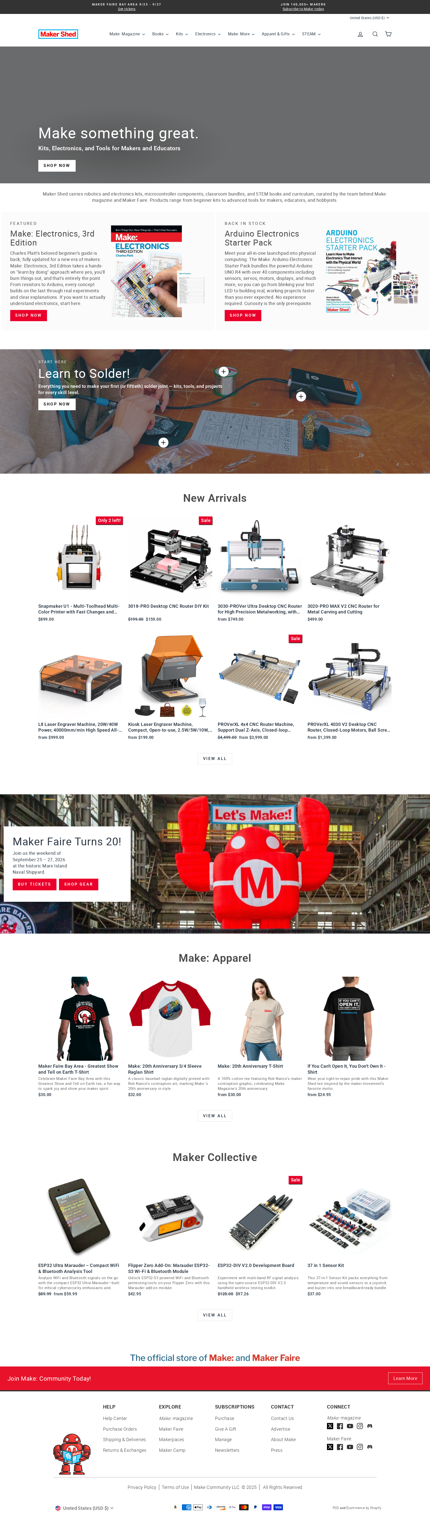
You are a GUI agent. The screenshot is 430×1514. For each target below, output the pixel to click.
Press (276, 1450)
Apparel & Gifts (276, 34)
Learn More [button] (405, 1378)
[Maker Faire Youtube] (350, 1447)
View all (215, 758)
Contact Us (282, 1418)
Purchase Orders (120, 1429)
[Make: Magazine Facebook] (340, 1426)
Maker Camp (172, 1450)
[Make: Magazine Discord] (370, 1426)
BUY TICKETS (34, 884)
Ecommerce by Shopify (363, 1508)
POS (336, 1508)
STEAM (309, 34)
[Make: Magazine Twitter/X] (330, 1426)
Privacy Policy (142, 1487)
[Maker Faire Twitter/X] (330, 1447)
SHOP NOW (57, 165)
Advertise (280, 1429)
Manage (223, 1439)
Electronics (206, 34)
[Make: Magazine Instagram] (360, 1426)
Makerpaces (171, 1439)
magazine (176, 1418)
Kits (180, 34)
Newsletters (227, 1450)
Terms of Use (175, 1487)
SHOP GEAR (78, 884)
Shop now (28, 315)
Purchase (224, 1418)
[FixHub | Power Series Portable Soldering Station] (301, 397)
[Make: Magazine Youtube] (350, 1426)
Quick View (80, 594)
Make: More (239, 34)
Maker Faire (171, 1429)
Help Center (115, 1418)
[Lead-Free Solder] (224, 372)
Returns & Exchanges (125, 1450)
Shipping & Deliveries (124, 1439)
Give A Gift (225, 1429)
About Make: (284, 1439)
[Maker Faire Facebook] (340, 1447)
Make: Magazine (125, 34)
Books (158, 34)
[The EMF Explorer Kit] (163, 443)
